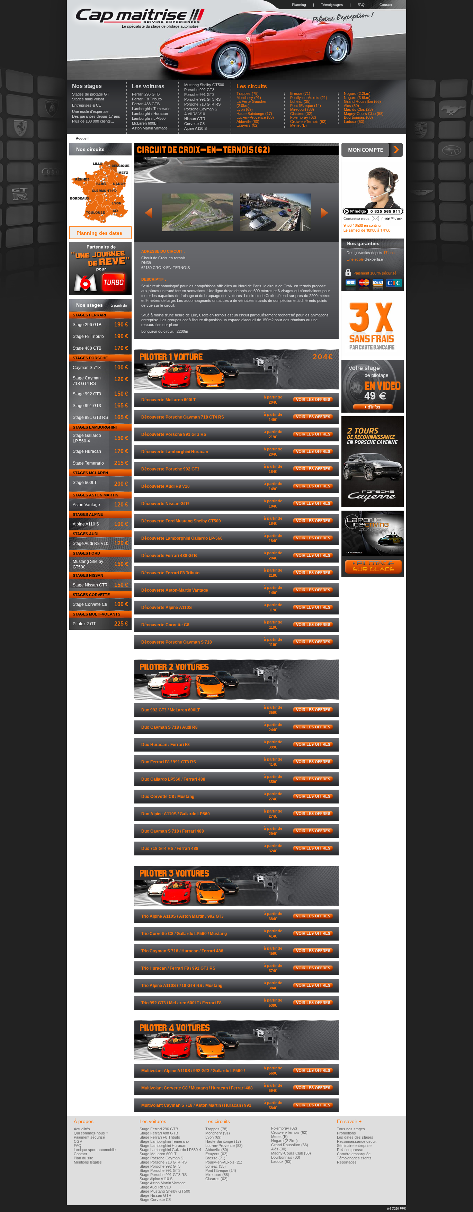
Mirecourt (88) (302, 109)
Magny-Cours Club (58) (364, 114)
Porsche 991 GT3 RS (202, 99)
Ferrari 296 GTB (146, 94)
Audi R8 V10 (194, 114)
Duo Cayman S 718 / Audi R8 (169, 727)
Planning (299, 5)
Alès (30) (351, 106)
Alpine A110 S (195, 128)
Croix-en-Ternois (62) (308, 122)
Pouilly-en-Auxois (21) (308, 98)
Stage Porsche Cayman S (161, 1158)
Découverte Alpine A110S (166, 607)
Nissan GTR (194, 119)
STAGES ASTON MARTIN (95, 495)
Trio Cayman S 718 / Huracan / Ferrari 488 (182, 951)
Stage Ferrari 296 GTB (159, 1129)
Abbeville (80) (248, 122)
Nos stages (87, 86)
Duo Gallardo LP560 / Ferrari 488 (173, 779)
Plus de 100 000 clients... (93, 121)
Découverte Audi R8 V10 (165, 486)
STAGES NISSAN (88, 575)
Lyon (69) (245, 109)
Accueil (82, 138)
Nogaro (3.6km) (357, 98)
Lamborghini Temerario (151, 109)
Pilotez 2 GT (84, 623)
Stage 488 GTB (87, 348)
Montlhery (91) (249, 98)
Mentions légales (88, 1162)
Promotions (346, 1133)
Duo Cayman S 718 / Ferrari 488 (172, 831)
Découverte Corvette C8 (165, 624)
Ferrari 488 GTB (146, 104)
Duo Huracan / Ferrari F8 (165, 744)
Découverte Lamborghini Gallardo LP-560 (182, 538)
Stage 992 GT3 (87, 394)
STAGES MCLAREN (90, 473)
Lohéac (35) (300, 102)
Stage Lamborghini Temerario (164, 1141)
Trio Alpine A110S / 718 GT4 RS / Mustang (181, 985)
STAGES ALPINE (88, 514)
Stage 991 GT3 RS (90, 417)
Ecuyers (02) (248, 125)
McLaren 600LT (145, 123)
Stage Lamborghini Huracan (163, 1145)
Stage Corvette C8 (90, 604)
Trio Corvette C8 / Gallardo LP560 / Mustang (184, 933)
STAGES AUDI (85, 534)
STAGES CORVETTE (91, 595)
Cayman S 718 (87, 367)
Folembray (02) (303, 117)
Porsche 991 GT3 (199, 94)
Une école (355, 259)
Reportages (347, 1162)
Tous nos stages (351, 1129)
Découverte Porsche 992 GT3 (170, 469)
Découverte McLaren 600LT (168, 399)
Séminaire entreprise (354, 1145)
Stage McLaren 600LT (158, 1154)
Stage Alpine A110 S (156, 1179)
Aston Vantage (86, 504)
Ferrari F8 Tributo (147, 99)
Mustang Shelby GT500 (204, 85)
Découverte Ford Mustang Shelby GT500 (181, 521)
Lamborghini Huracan (150, 113)
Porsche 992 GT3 (199, 90)
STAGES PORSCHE (90, 358)
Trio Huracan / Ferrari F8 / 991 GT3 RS (178, 968)
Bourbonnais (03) (358, 117)
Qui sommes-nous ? (91, 1133)
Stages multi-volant (88, 99)
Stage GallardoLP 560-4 (87, 438)
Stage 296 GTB (87, 324)
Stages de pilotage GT (90, 94)
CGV (78, 1141)
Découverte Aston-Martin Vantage (174, 590)
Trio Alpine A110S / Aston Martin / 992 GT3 (182, 916)
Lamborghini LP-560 (149, 118)
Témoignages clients (354, 1158)
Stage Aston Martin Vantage (163, 1183)
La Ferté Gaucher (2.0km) (252, 104)
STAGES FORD (86, 553)
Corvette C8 (194, 124)
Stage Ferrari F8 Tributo (160, 1137)
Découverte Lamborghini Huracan (174, 451)
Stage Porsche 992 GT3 (160, 1166)
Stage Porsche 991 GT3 (160, 1170)
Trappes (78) (248, 94)
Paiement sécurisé (89, 1137)
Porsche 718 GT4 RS (202, 104)
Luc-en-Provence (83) (255, 117)
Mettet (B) (298, 125)
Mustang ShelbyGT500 (88, 564)
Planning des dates (99, 233)
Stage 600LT (85, 482)
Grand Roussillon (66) (362, 102)
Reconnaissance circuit (356, 1141)
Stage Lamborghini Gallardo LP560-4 (170, 1150)
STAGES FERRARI (89, 315)
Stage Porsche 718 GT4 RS (163, 1162)
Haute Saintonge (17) (254, 114)
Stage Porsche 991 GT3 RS (163, 1175)
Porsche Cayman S (200, 109)
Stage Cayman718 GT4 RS (87, 381)
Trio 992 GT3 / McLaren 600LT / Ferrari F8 (181, 1002)
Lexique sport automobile (95, 1150)
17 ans (389, 253)
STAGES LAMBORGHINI (95, 427)
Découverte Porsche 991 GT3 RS (173, 434)
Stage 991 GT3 (87, 405)
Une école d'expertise (90, 111)
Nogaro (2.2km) (357, 94)
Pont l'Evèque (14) (305, 106)
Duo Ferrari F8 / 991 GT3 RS (168, 762)
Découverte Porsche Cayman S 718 (176, 642)
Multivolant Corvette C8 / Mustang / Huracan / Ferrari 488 (197, 1088)
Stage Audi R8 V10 (90, 543)
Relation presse (350, 1150)
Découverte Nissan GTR (165, 503)
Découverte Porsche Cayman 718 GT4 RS (182, 417)
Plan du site (83, 1158)
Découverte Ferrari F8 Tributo (170, 573)
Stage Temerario (88, 463)
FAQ (361, 5)
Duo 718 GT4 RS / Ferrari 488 (169, 848)
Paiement (375, 273)
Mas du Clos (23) (358, 109)
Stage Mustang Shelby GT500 (165, 1191)
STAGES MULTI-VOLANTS (96, 614)
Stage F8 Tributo (88, 336)
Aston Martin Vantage (150, 128)
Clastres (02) (301, 114)
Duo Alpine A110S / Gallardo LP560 (175, 813)
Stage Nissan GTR (90, 585)
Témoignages (332, 5)
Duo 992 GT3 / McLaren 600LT (170, 710)
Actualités (82, 1129)
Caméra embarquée (354, 1154)
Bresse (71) (300, 94)
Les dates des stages (355, 1137)
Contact (386, 5)
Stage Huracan (87, 451)
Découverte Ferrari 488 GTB (169, 555)
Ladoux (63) (354, 122)
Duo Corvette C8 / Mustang (167, 796)
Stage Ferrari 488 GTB (159, 1133)
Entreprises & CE (86, 105)
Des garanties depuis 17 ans (96, 116)
